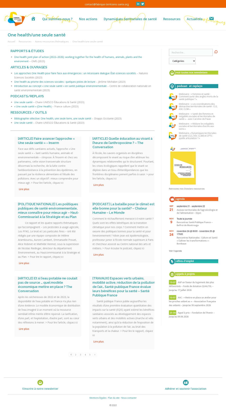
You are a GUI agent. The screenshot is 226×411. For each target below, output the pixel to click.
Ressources (25, 41)
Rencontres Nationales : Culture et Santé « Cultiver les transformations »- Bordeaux (197, 240)
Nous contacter (129, 397)
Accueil (11, 41)
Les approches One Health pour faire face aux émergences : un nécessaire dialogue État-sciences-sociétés (75, 73)
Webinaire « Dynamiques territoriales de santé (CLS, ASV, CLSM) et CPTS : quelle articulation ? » (197, 136)
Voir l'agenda (175, 250)
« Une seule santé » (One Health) (33, 106)
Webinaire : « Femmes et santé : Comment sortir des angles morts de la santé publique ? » (198, 97)
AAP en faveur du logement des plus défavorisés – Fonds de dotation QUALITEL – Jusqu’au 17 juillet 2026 (191, 286)
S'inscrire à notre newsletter (40, 388)
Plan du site (114, 397)
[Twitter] (143, 4)
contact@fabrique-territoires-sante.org (107, 4)
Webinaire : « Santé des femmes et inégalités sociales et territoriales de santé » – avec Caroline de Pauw (197, 116)
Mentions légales (98, 397)
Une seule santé (23, 102)
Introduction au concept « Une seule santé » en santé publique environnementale (60, 86)
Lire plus (24, 189)
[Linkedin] (138, 4)
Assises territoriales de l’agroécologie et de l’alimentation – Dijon (197, 211)
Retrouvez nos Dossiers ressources (187, 188)
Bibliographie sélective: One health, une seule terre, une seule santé (52, 118)
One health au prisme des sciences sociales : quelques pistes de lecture (54, 81)
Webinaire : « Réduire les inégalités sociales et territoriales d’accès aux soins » (196, 126)
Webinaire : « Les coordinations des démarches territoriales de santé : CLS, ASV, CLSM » (198, 107)
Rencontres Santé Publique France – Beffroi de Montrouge (195, 224)
